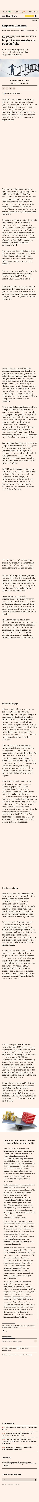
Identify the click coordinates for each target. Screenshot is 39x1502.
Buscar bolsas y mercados (11, 1474)
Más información (6, 1350)
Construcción (31, 31)
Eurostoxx (11, 1484)
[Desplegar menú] (3, 16)
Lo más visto (6, 1457)
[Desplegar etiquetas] (35, 1341)
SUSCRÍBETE (29, 16)
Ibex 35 (5, 12)
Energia (23, 31)
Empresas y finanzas (14, 25)
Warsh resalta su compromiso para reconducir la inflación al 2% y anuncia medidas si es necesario (19, 1441)
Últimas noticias (8, 1423)
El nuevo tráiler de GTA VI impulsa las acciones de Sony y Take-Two (17, 1448)
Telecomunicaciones (13, 31)
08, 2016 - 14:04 (21, 83)
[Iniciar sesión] (35, 16)
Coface (9, 1341)
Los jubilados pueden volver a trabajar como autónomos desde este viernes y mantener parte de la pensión (20, 1463)
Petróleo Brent (33, 12)
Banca (4, 31)
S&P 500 (17, 12)
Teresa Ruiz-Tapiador (19, 80)
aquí (30, 1355)
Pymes (20, 1341)
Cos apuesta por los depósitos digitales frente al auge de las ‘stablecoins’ (17, 1434)
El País (34, 20)
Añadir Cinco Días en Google (12, 93)
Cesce (4, 1341)
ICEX (14, 1341)
